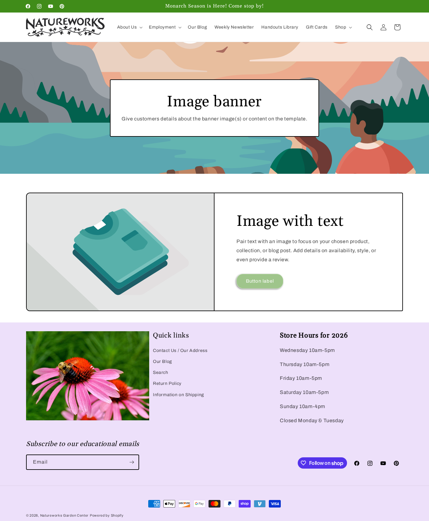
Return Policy (167, 383)
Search (160, 372)
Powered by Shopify (107, 515)
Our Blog (162, 361)
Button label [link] (260, 281)
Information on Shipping (178, 394)
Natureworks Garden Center (64, 515)
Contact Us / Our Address (180, 350)
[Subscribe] (131, 462)
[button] (129, 27)
